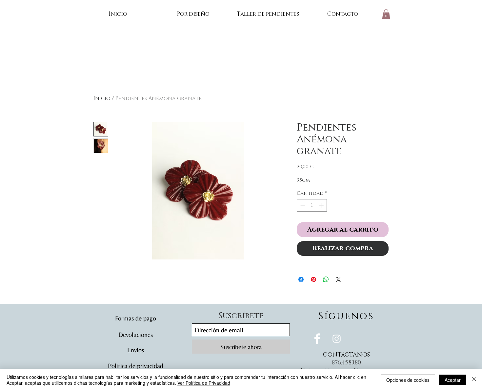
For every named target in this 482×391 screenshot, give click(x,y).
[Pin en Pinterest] (313, 279)
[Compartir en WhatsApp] (326, 279)
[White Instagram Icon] (336, 338)
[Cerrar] (474, 380)
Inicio (101, 98)
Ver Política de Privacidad (203, 383)
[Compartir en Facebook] (301, 279)
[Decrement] (302, 205)
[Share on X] (338, 279)
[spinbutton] (312, 205)
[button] (386, 14)
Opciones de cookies (408, 380)
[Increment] (321, 205)
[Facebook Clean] (317, 338)
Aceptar (453, 380)
